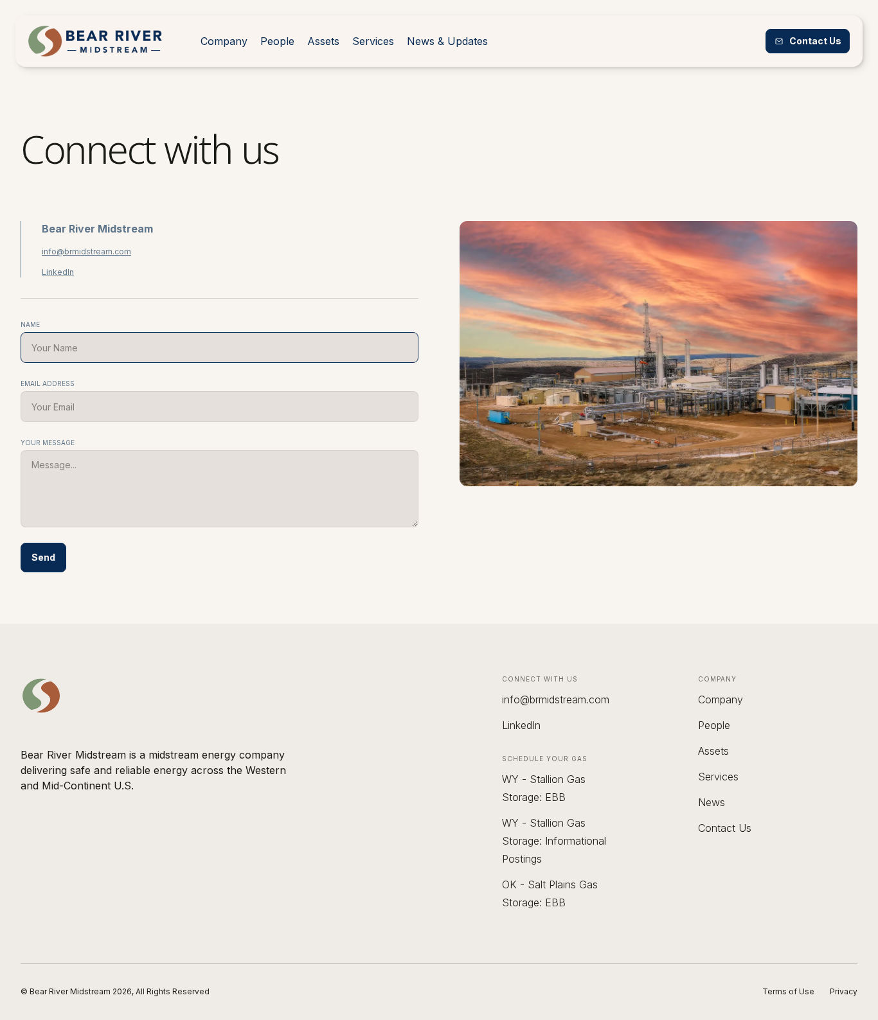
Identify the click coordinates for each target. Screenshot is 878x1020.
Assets (323, 41)
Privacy (843, 991)
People (277, 41)
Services (373, 41)
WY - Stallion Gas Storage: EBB (544, 788)
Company (224, 41)
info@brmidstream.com (86, 251)
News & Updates (447, 41)
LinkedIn (58, 272)
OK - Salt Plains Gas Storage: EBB (550, 893)
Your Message (48, 442)
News (711, 802)
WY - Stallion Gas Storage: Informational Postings (554, 840)
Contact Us (724, 828)
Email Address (48, 383)
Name (30, 324)
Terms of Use (788, 991)
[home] (95, 41)
